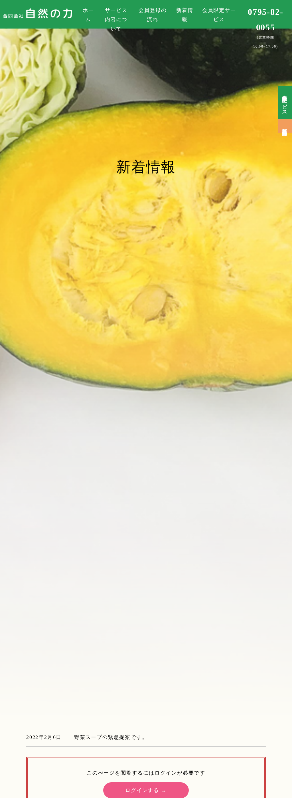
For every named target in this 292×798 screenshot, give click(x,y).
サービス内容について (116, 19)
